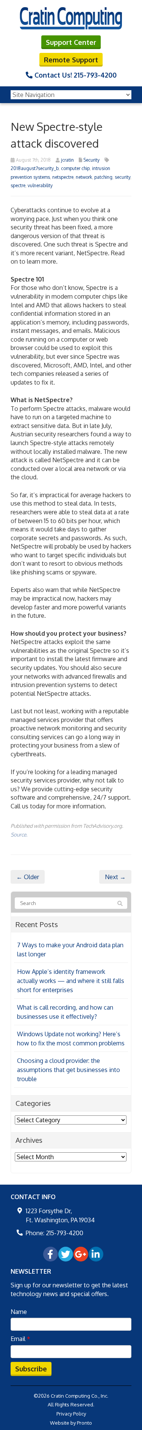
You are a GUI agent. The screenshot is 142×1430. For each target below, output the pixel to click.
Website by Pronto (71, 1423)
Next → (115, 877)
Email (20, 1339)
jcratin (67, 160)
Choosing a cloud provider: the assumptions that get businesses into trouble (68, 1070)
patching (103, 177)
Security (91, 160)
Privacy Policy (71, 1414)
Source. (19, 834)
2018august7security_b (35, 168)
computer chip (75, 168)
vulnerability (40, 185)
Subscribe (31, 1369)
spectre (18, 185)
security (122, 177)
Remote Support (71, 60)
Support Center (71, 42)
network (84, 177)
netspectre (62, 177)
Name (19, 1311)
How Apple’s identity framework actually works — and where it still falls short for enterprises (70, 981)
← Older (27, 877)
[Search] (120, 903)
